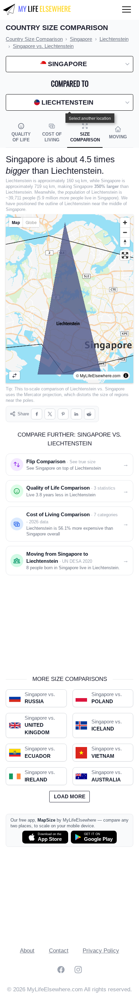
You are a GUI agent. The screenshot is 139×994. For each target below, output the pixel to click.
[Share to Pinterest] (63, 414)
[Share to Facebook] (36, 414)
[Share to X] (50, 414)
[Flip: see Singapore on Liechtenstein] (14, 375)
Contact (58, 950)
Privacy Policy (101, 950)
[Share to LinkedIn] (76, 414)
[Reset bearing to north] (125, 242)
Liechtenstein (83, 388)
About (27, 950)
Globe (31, 222)
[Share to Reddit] (89, 414)
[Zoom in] (125, 222)
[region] (69, 298)
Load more (69, 796)
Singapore (114, 388)
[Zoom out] (125, 232)
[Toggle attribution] (126, 375)
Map (16, 222)
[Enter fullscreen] (125, 255)
